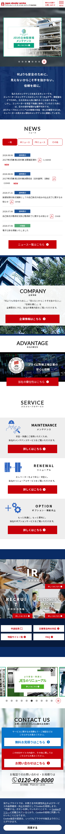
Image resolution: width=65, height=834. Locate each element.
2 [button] (22, 62)
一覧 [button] (10, 142)
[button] (50, 4)
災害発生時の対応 (47, 628)
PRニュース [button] (40, 142)
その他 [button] (55, 142)
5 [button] (32, 62)
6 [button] (36, 62)
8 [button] (42, 701)
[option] (32, 37)
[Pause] (44, 61)
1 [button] (19, 62)
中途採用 (15, 628)
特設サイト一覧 (15, 637)
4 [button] (29, 62)
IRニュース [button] (25, 142)
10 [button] (52, 701)
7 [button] (39, 62)
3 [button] (26, 62)
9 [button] (47, 701)
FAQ (48, 637)
